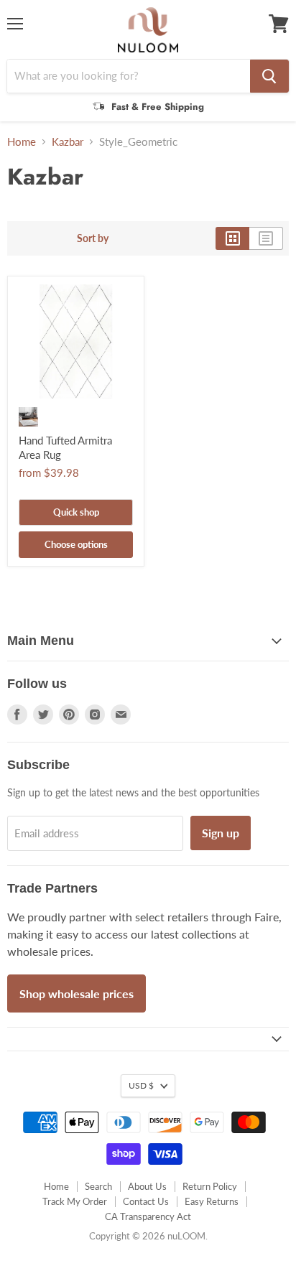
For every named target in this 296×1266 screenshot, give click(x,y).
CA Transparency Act (148, 1216)
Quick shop (76, 512)
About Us (147, 1186)
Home (21, 142)
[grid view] (232, 238)
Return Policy (209, 1186)
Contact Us (146, 1201)
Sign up (220, 832)
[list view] (266, 238)
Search (98, 1186)
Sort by (92, 238)
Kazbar (67, 142)
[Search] (269, 76)
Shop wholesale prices (76, 993)
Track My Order (74, 1201)
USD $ (141, 1085)
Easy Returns (212, 1201)
